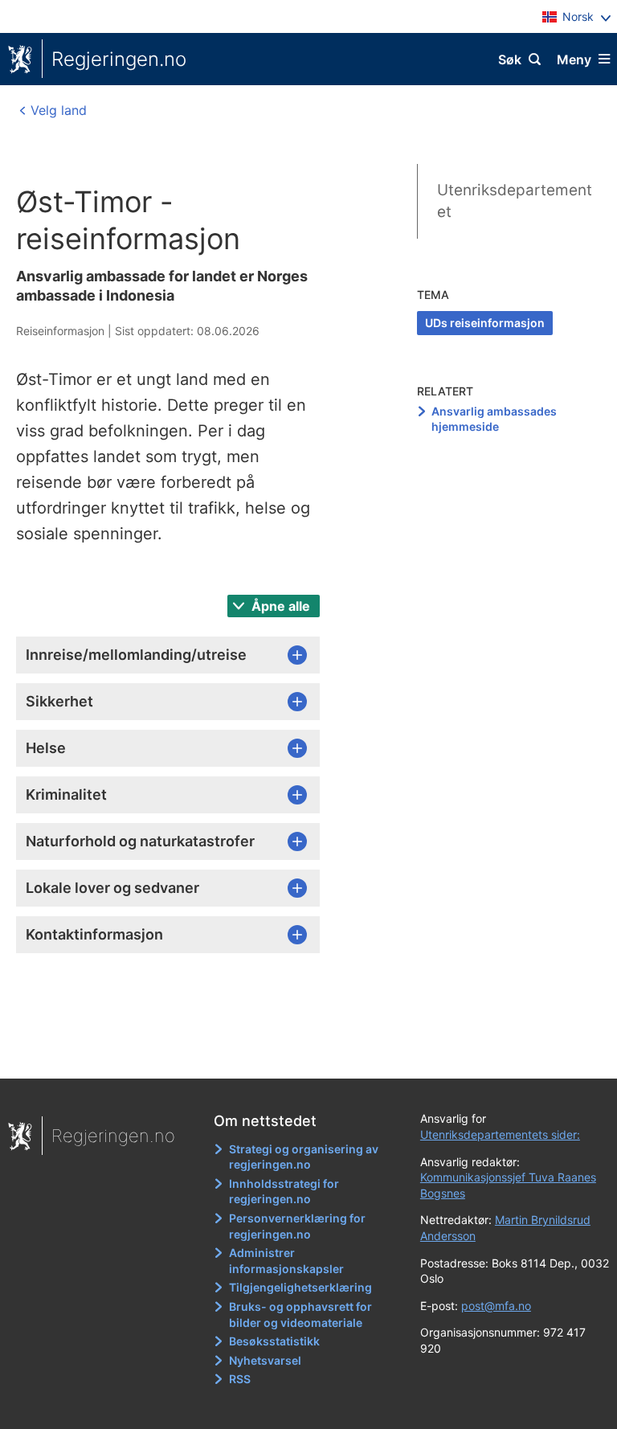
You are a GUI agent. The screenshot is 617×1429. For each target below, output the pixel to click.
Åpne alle (279, 606)
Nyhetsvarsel (265, 1360)
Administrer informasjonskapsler (286, 1260)
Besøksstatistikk (274, 1341)
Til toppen (301, 1055)
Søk (509, 59)
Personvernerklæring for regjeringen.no (297, 1226)
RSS (240, 1379)
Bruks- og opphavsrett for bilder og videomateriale (300, 1314)
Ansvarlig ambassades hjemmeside (494, 419)
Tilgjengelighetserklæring (300, 1287)
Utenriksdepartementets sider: (500, 1134)
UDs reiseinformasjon (485, 323)
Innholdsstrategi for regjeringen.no (284, 1191)
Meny (574, 59)
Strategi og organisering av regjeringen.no (303, 1157)
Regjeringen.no (118, 59)
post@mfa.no (496, 1305)
